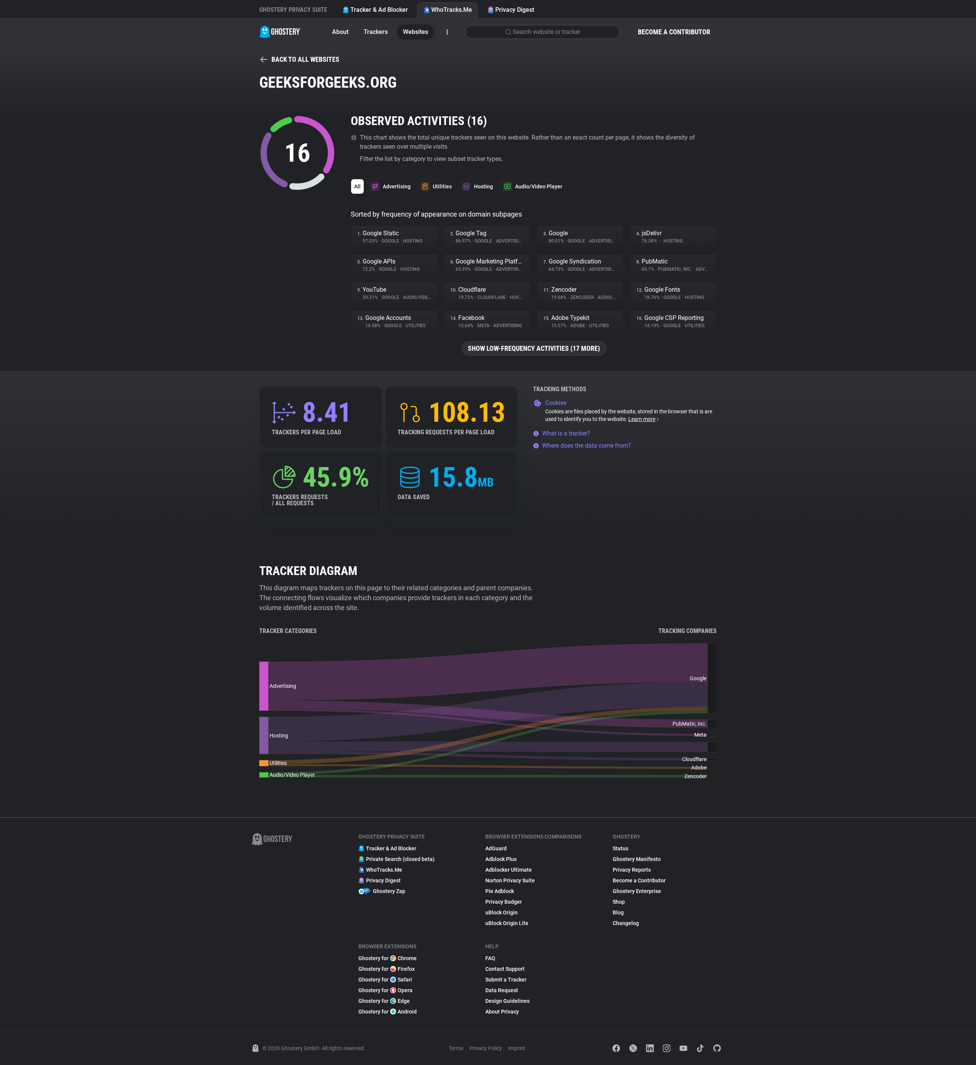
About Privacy (502, 1012)
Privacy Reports (632, 870)
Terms (456, 1048)
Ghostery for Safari (385, 980)
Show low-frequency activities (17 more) (534, 348)
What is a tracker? (566, 433)
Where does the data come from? (586, 445)
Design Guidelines (507, 1001)
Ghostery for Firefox (386, 969)
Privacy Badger (503, 902)
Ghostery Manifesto (637, 859)
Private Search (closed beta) (400, 859)
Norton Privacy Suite (510, 880)
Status (620, 848)
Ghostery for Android (387, 1012)
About (340, 31)
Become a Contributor (674, 32)
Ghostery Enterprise (637, 891)
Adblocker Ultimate (508, 870)
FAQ (490, 958)
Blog (618, 912)
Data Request (501, 990)
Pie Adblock (499, 891)
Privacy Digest (514, 9)
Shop (619, 902)
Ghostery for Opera (385, 990)
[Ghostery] (280, 32)
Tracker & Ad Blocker (379, 9)
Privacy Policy (485, 1048)
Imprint (516, 1048)
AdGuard (496, 848)
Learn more (641, 419)
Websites (415, 31)
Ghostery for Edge (384, 1001)
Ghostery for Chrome (387, 958)
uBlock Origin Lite (506, 923)
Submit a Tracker (506, 980)
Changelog (626, 923)
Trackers (376, 31)
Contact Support (505, 969)
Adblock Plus (501, 859)
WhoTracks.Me (451, 9)
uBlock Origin (501, 912)
